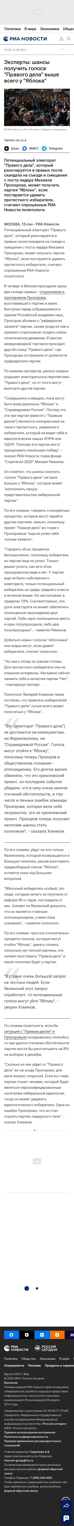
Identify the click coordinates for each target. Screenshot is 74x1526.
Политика (10, 1359)
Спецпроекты (14, 1365)
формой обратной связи (21, 1490)
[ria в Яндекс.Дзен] (26, 1335)
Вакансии (10, 1382)
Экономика (47, 1359)
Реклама (34, 1365)
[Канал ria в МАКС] (11, 1335)
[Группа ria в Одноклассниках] (57, 1335)
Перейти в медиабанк (54, 129)
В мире (64, 1359)
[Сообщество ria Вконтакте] (42, 1335)
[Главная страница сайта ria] (24, 39)
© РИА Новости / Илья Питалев (21, 129)
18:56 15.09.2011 (15, 50)
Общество (28, 1359)
